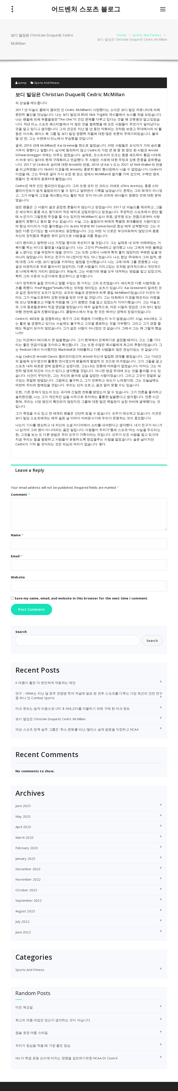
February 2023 (26, 848)
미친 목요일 (24, 1007)
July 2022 (22, 921)
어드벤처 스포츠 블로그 (85, 9)
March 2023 (24, 837)
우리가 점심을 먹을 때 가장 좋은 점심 (42, 1045)
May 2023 (23, 816)
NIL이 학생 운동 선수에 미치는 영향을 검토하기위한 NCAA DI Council (66, 1058)
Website (18, 577)
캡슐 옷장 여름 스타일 (31, 1032)
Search (21, 631)
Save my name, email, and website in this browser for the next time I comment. (81, 598)
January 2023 (25, 858)
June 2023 (23, 806)
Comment (20, 494)
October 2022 (26, 890)
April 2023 (23, 827)
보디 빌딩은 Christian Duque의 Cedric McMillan (50, 719)
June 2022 (23, 932)
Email (16, 556)
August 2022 (25, 911)
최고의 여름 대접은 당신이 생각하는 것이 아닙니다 (52, 1020)
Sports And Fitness (146, 35)
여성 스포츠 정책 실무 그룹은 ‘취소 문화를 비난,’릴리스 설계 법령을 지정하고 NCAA (76, 729)
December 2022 (28, 869)
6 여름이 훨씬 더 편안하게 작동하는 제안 (45, 682)
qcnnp (21, 83)
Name (17, 535)
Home (121, 35)
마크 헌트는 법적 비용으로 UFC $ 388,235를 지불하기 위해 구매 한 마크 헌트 (72, 708)
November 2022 (28, 879)
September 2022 (28, 900)
